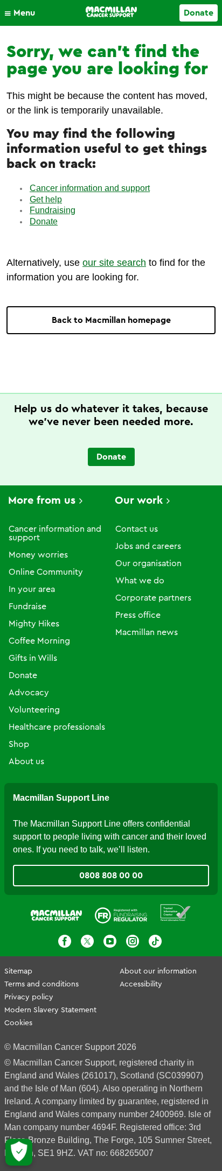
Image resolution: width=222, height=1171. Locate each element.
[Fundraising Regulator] (121, 913)
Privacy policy (28, 997)
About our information (158, 971)
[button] (22, 13)
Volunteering (34, 710)
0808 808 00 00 (111, 875)
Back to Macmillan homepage (111, 320)
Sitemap (18, 971)
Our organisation (148, 563)
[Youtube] (109, 941)
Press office (138, 615)
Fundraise (27, 606)
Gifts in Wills (33, 658)
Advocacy (29, 692)
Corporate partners (153, 598)
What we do (139, 580)
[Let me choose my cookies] (18, 1152)
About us (26, 761)
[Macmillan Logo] (111, 11)
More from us (41, 500)
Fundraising (52, 210)
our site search (114, 262)
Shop (19, 744)
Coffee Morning (39, 641)
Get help (46, 199)
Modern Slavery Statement (50, 1010)
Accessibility (141, 984)
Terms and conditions (41, 984)
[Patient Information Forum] (175, 913)
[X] (87, 941)
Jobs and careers (148, 546)
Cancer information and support (90, 188)
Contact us (136, 529)
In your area (32, 589)
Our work (139, 500)
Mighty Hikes (34, 623)
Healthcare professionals (57, 727)
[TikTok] (155, 941)
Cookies (18, 1023)
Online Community (46, 572)
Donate (198, 13)
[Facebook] (64, 941)
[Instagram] (132, 941)
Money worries (38, 555)
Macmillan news (146, 632)
